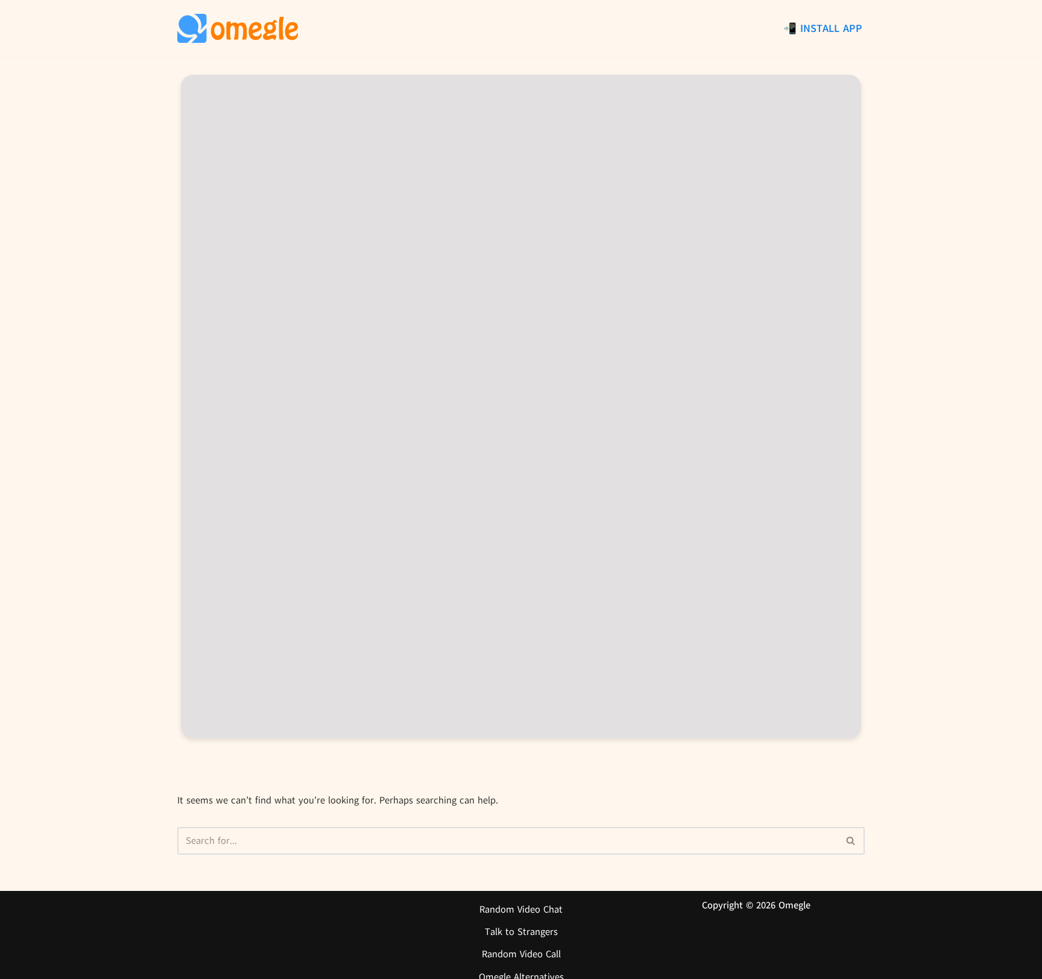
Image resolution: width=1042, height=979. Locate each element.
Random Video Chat (521, 909)
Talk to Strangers (521, 932)
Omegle (794, 905)
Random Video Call (521, 954)
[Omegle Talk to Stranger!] (237, 28)
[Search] (851, 841)
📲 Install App (822, 28)
